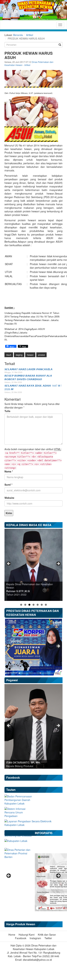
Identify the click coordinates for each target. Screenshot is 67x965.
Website (9, 498)
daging (19, 354)
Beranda (18, 35)
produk (41, 354)
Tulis (7, 411)
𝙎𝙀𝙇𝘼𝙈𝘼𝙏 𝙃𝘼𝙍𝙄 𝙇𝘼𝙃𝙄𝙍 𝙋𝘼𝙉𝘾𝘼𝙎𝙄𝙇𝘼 (28, 369)
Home (11, 934)
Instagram (35, 938)
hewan (30, 354)
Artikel (29, 35)
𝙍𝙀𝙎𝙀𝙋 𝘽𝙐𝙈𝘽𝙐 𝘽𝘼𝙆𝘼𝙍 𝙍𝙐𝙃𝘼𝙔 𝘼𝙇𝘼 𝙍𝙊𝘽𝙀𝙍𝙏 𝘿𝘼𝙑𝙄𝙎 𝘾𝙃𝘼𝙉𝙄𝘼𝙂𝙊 (28, 377)
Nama (8, 471)
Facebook (20, 938)
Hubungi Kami (26, 934)
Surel (8, 484)
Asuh (8, 354)
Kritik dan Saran (47, 934)
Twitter (48, 938)
